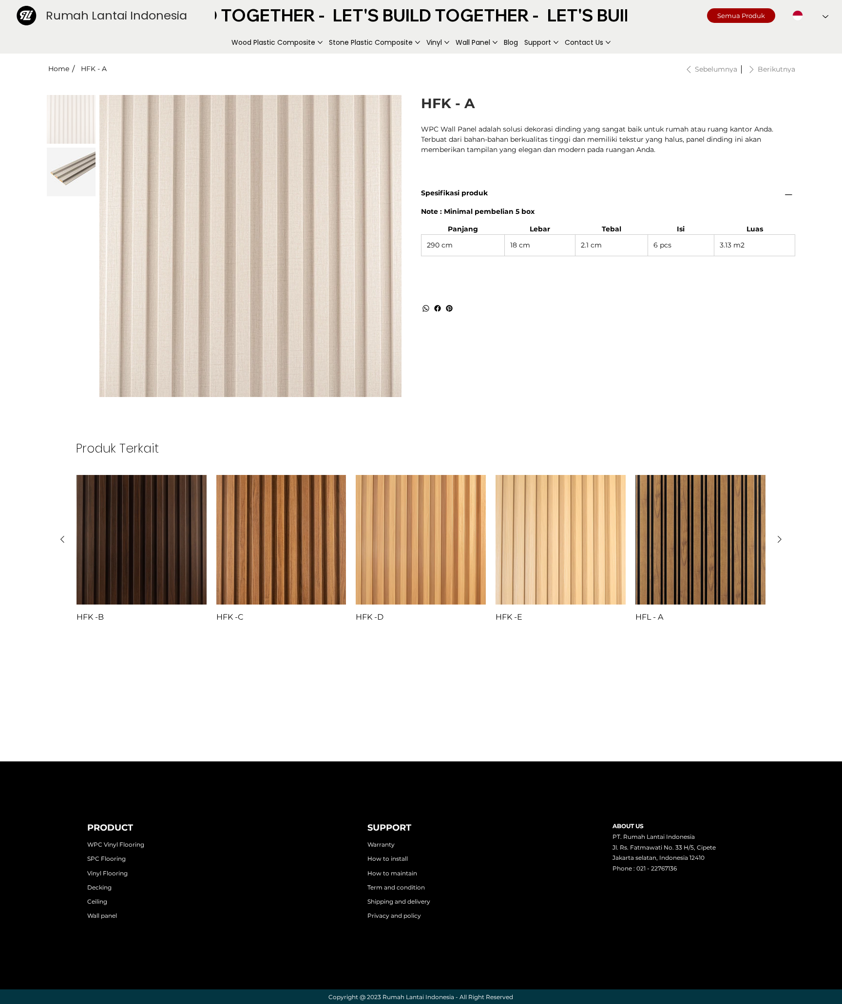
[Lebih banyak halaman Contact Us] (608, 42)
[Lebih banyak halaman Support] (556, 42)
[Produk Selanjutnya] (779, 539)
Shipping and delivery (398, 901)
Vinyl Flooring (107, 873)
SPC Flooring (106, 858)
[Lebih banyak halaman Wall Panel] (495, 42)
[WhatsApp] (426, 308)
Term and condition (396, 887)
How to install (387, 858)
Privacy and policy (394, 915)
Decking (99, 887)
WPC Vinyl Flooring (115, 844)
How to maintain (392, 873)
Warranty (381, 844)
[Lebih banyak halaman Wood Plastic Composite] (320, 42)
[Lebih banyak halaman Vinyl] (446, 42)
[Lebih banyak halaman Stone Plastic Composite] (417, 42)
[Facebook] (437, 308)
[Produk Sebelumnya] (62, 539)
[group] (421, 548)
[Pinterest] (449, 308)
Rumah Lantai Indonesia (116, 15)
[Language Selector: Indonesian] (810, 15)
